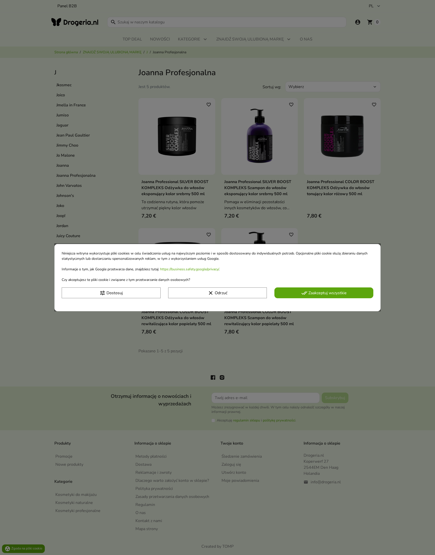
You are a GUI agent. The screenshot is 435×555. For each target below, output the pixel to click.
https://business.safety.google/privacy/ (189, 269)
